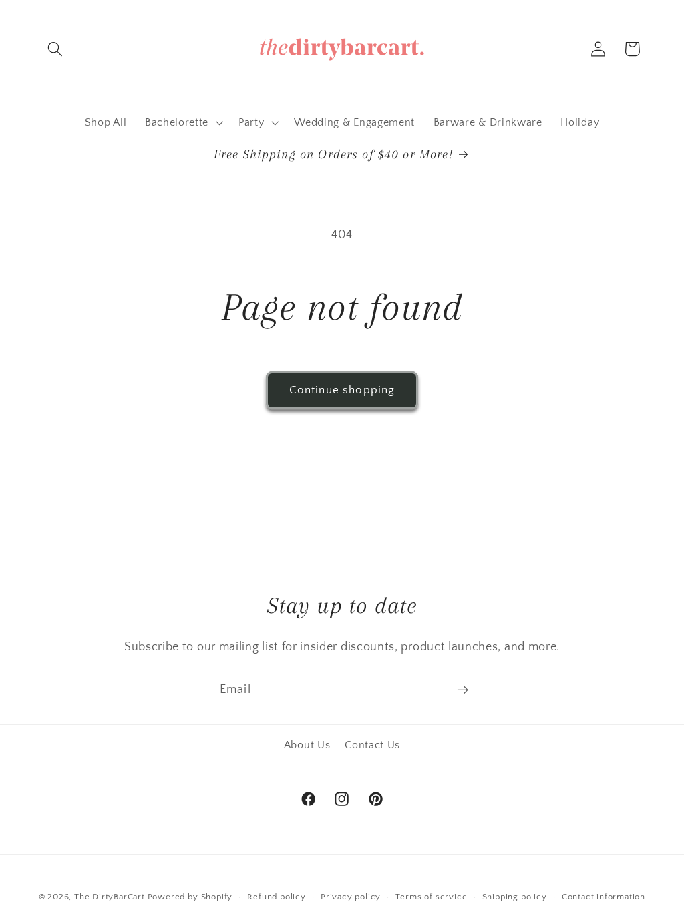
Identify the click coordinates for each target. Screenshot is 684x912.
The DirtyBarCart (109, 896)
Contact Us (372, 745)
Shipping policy (514, 896)
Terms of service (431, 896)
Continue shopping (342, 389)
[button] (56, 49)
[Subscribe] (463, 690)
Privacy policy (351, 896)
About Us (307, 745)
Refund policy (276, 896)
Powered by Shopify (190, 896)
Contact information (603, 896)
